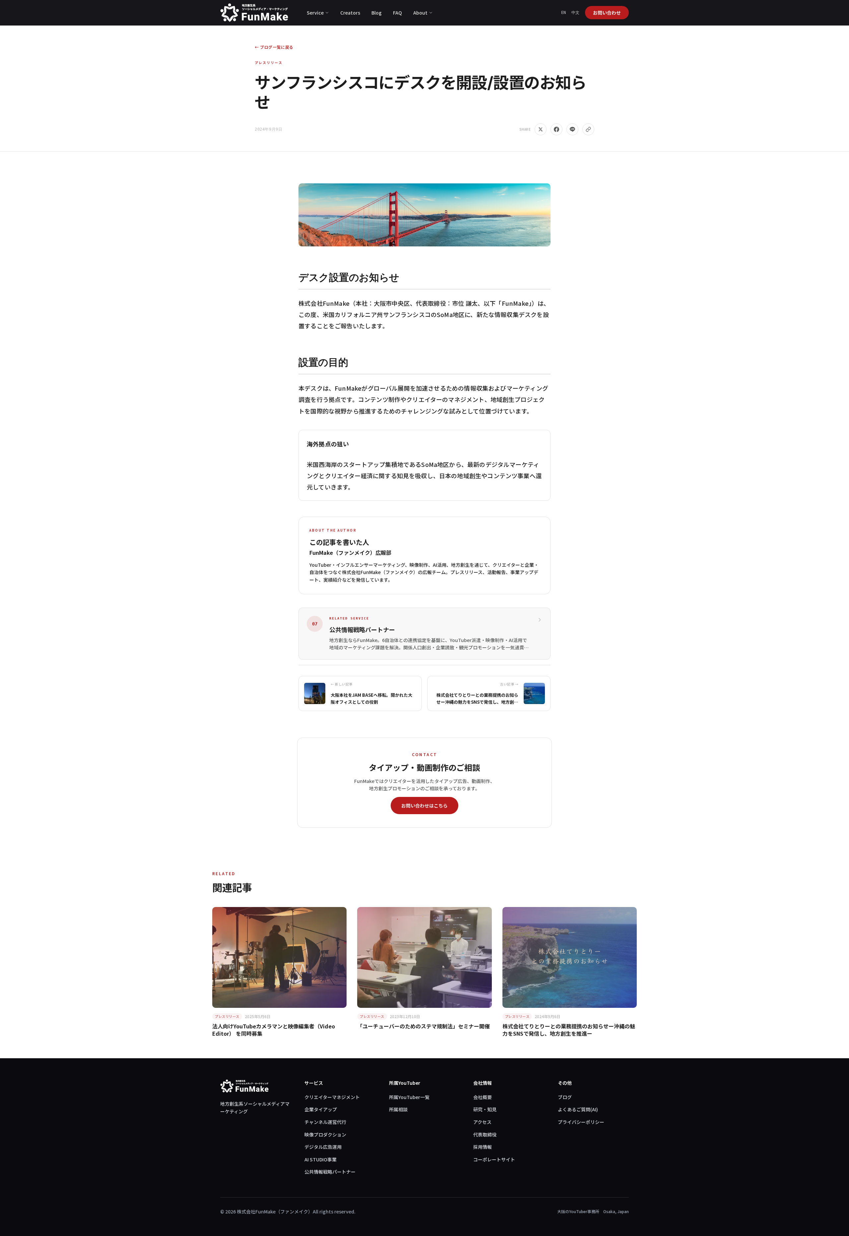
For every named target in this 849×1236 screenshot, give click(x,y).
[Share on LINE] (572, 129)
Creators (350, 12)
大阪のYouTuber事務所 (578, 1211)
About (420, 12)
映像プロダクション (325, 1134)
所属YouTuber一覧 (409, 1097)
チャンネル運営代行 (325, 1122)
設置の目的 (323, 362)
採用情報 (482, 1146)
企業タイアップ (320, 1109)
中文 (575, 12)
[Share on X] (541, 129)
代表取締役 (484, 1134)
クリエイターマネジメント (332, 1097)
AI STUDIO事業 (320, 1159)
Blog (376, 12)
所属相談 (398, 1109)
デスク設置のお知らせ (348, 277)
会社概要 (482, 1097)
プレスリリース (269, 62)
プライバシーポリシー (581, 1122)
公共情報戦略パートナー (330, 1171)
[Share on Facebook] (556, 129)
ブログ (565, 1097)
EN (563, 12)
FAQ (397, 12)
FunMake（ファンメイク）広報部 (350, 552)
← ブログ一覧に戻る (274, 47)
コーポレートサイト (494, 1159)
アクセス (482, 1122)
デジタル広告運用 (323, 1146)
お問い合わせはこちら (424, 805)
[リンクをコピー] (588, 129)
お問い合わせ (607, 12)
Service (315, 12)
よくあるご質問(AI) (578, 1109)
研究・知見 (484, 1109)
